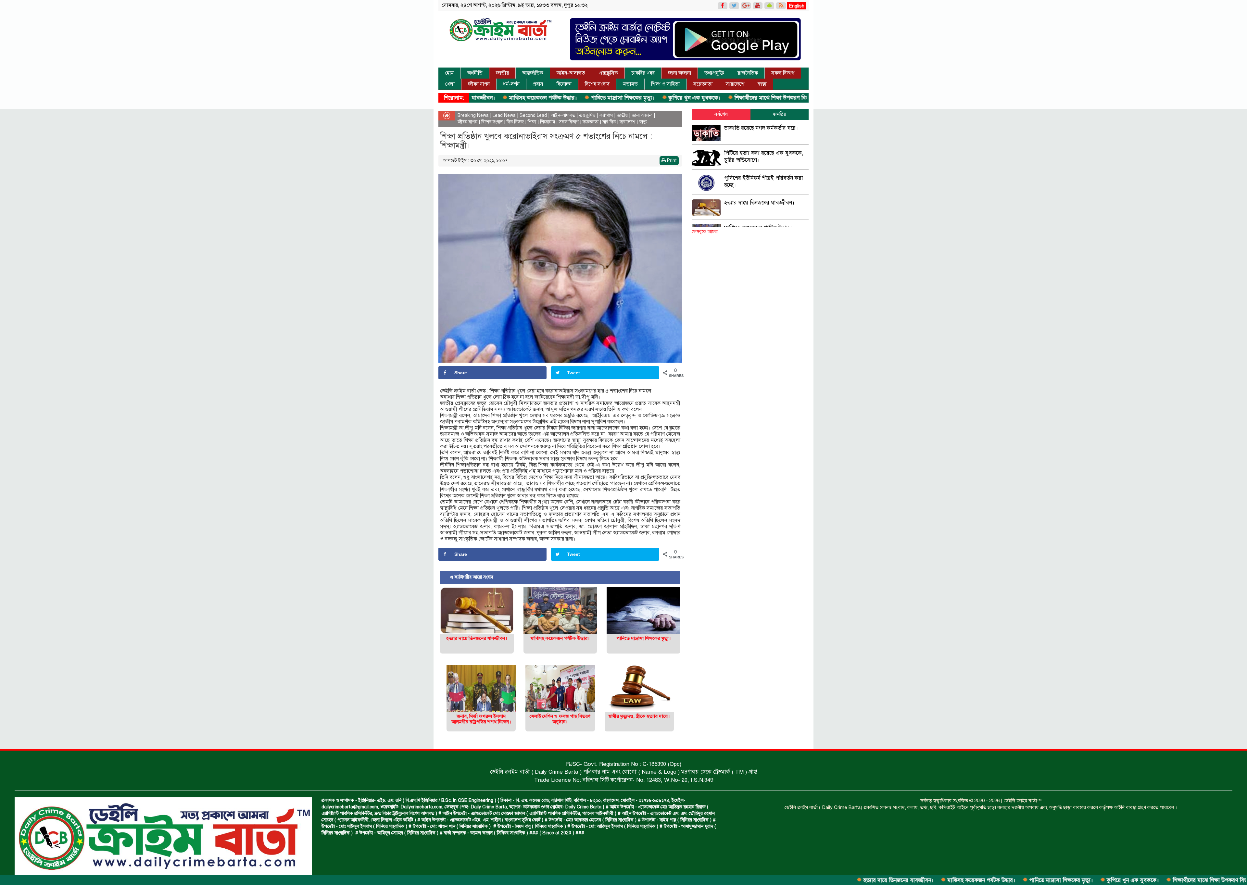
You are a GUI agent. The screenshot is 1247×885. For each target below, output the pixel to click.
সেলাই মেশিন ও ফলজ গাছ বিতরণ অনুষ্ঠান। (560, 719)
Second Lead (533, 115)
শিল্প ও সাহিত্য (665, 84)
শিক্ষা (532, 122)
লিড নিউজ (515, 122)
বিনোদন (564, 84)
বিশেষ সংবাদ (597, 84)
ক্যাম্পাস (606, 115)
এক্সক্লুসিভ (608, 73)
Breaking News (473, 115)
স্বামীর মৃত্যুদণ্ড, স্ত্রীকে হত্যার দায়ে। (639, 716)
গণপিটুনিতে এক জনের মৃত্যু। (801, 97)
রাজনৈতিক (747, 73)
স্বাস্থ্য (762, 84)
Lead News (504, 115)
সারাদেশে (735, 84)
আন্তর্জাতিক (532, 73)
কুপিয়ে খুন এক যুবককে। (635, 97)
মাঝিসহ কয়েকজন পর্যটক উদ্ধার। (483, 97)
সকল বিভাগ (782, 73)
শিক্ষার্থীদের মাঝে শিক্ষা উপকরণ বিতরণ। (716, 97)
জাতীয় (502, 73)
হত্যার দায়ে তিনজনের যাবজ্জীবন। (838, 880)
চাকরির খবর (643, 73)
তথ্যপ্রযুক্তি (714, 73)
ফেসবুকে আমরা (705, 231)
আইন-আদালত (571, 73)
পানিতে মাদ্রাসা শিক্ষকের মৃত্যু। (563, 97)
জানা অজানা (679, 73)
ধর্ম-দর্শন (511, 84)
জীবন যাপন (479, 84)
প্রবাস (538, 84)
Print (671, 160)
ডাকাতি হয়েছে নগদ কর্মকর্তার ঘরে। (761, 128)
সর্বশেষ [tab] (721, 114)
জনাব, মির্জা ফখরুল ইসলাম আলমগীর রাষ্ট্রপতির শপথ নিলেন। (481, 719)
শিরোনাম (547, 122)
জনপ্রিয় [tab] (779, 114)
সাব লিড (609, 122)
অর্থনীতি (475, 73)
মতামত (630, 84)
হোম (449, 73)
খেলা (450, 84)
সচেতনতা (702, 84)
